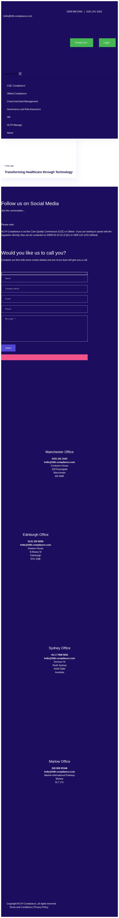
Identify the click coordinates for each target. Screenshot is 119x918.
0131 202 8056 (35, 541)
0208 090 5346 (74, 11)
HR (30, 49)
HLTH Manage (35, 55)
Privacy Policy (41, 907)
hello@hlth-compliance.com (17, 16)
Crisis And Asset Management (43, 36)
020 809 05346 (59, 768)
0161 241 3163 (94, 11)
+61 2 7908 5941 (59, 655)
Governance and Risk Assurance (45, 42)
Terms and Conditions (20, 907)
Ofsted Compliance (38, 30)
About (31, 62)
